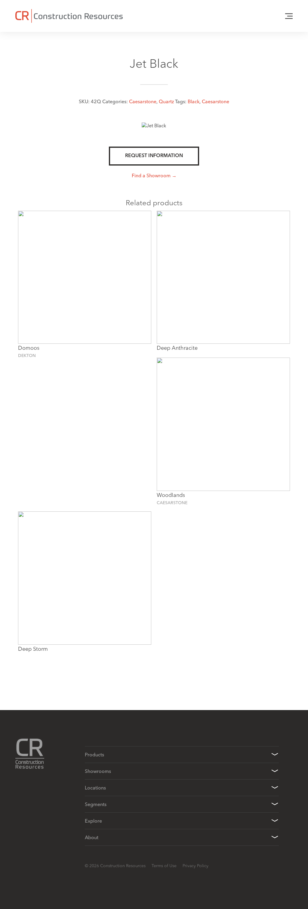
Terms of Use (164, 865)
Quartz (166, 101)
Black (193, 101)
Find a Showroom (151, 175)
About (91, 837)
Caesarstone (142, 101)
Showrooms (98, 771)
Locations (95, 788)
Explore (93, 821)
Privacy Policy (195, 865)
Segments (95, 804)
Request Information (154, 156)
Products (94, 755)
